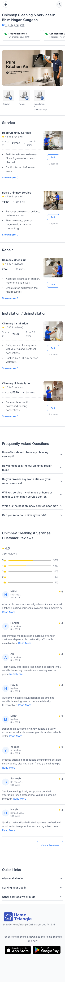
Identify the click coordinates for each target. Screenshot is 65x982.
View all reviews (50, 845)
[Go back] (6, 4)
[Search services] (59, 4)
